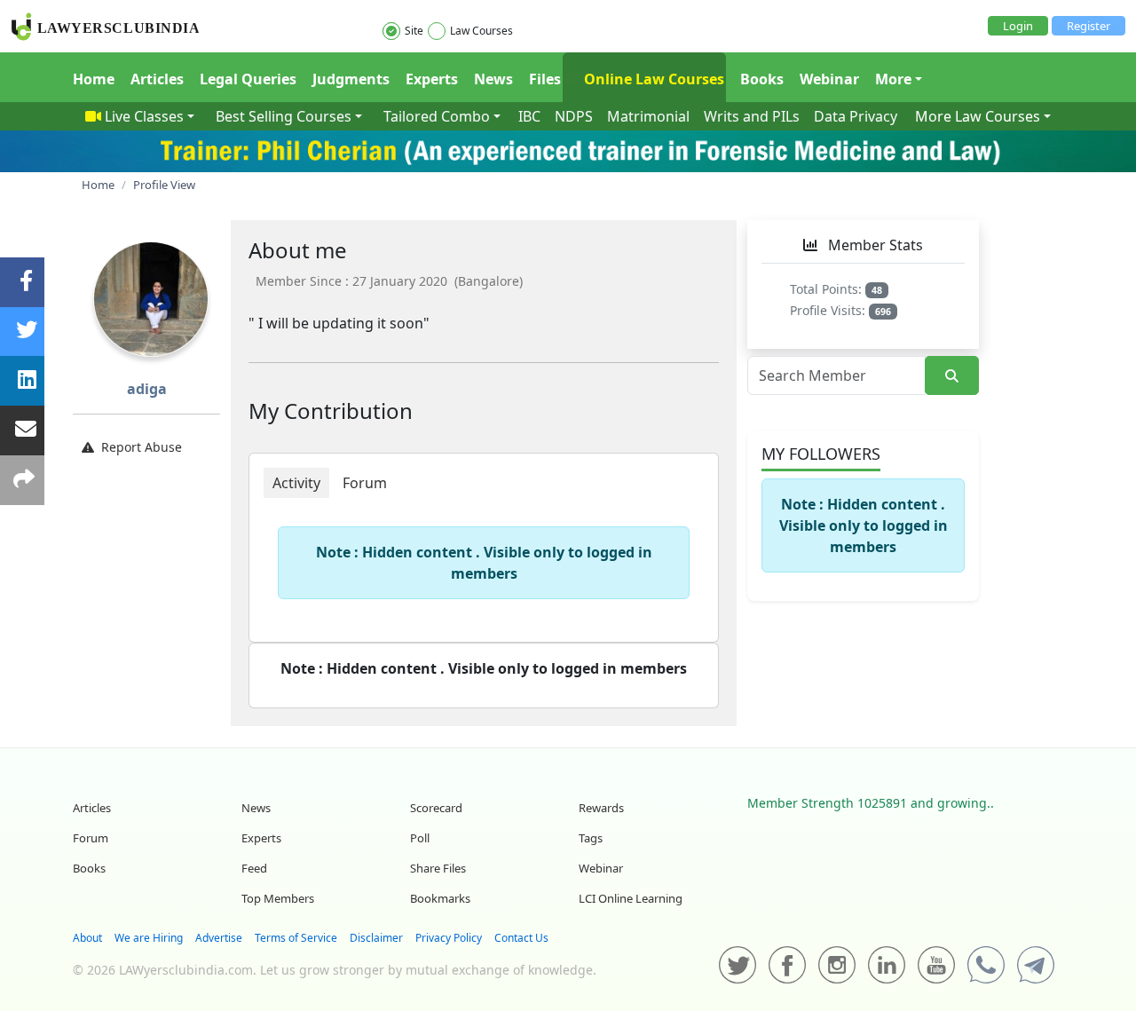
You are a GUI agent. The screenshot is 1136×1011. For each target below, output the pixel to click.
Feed (254, 868)
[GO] (952, 376)
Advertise (218, 937)
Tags (591, 838)
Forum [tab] (365, 483)
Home (93, 79)
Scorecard (436, 808)
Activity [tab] (296, 483)
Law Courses (481, 30)
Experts (432, 79)
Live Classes (144, 116)
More (893, 79)
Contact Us (521, 937)
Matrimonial (648, 116)
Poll (420, 838)
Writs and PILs (752, 116)
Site (414, 30)
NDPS (574, 116)
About (87, 937)
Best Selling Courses (283, 116)
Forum (90, 838)
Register (1088, 26)
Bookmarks (440, 898)
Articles (157, 79)
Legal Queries (248, 79)
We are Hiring (148, 937)
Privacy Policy (448, 937)
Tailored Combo (436, 116)
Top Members (277, 898)
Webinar (829, 79)
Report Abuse (141, 446)
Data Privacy (855, 116)
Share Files (438, 868)
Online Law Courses (652, 79)
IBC (529, 116)
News (493, 79)
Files (545, 79)
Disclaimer (376, 937)
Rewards (601, 808)
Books (762, 79)
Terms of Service (296, 937)
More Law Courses (977, 116)
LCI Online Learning (630, 898)
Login (1018, 26)
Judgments (351, 79)
